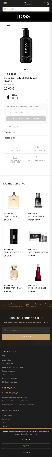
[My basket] (48, 3)
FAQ (3, 356)
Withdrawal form (8, 375)
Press (4, 423)
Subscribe (26, 337)
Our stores (6, 419)
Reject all (26, 446)
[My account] (44, 3)
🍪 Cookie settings (10, 382)
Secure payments (8, 371)
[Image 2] (27, 69)
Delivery (5, 426)
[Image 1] (25, 69)
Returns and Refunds (9, 378)
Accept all (26, 439)
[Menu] (5, 3)
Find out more (31, 434)
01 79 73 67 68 (10, 393)
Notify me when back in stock (26, 119)
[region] (26, 305)
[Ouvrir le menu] (49, 17)
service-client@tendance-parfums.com (15, 397)
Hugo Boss (10, 74)
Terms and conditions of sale (12, 367)
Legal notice (6, 360)
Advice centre (7, 415)
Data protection (7, 364)
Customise (26, 452)
